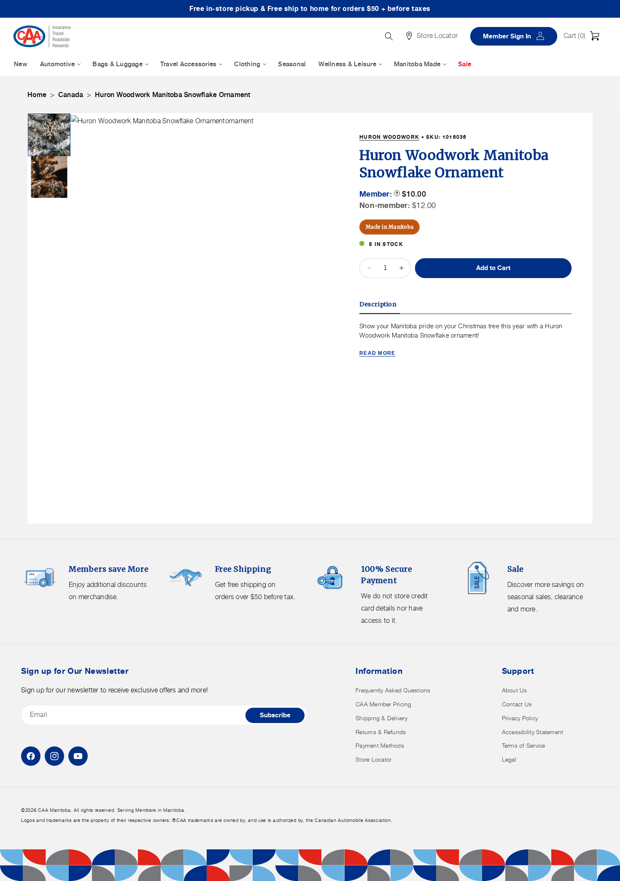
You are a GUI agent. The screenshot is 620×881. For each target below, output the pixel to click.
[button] (583, 36)
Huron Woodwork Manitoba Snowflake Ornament (173, 95)
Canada (71, 95)
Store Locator (373, 759)
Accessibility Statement (532, 731)
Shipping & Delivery (381, 718)
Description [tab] (378, 304)
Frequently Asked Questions (393, 690)
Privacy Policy (520, 718)
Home (36, 95)
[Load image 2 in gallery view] (49, 177)
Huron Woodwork (389, 137)
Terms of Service (523, 745)
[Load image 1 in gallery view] (49, 135)
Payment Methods (380, 745)
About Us (514, 690)
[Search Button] (389, 36)
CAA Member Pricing (384, 704)
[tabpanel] (465, 340)
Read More (377, 353)
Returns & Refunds (381, 731)
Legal (509, 759)
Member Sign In (516, 35)
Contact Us (517, 704)
